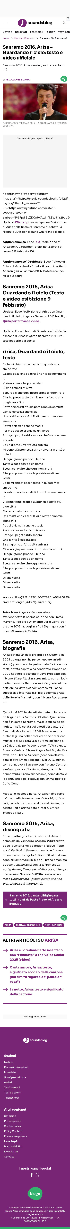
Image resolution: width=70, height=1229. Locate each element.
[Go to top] (63, 1218)
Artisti (51, 32)
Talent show (11, 1097)
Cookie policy (12, 1126)
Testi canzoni (53, 925)
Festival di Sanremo (24, 38)
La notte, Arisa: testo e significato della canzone (37, 992)
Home (6, 38)
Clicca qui (22, 222)
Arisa (8, 925)
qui (38, 242)
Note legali (11, 1141)
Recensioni (37, 32)
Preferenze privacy (15, 1136)
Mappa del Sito (13, 1146)
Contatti (9, 1156)
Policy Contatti (13, 1131)
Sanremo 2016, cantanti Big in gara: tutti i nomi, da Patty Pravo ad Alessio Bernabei (35, 899)
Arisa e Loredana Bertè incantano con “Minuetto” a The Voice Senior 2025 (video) (37, 955)
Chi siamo (10, 1116)
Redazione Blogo (17, 79)
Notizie (7, 32)
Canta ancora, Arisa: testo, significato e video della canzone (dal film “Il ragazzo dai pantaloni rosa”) (36, 975)
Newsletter (11, 1151)
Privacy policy (12, 1121)
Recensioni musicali (16, 1067)
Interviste (20, 32)
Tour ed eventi (12, 1092)
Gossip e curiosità (15, 1077)
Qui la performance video (21, 321)
